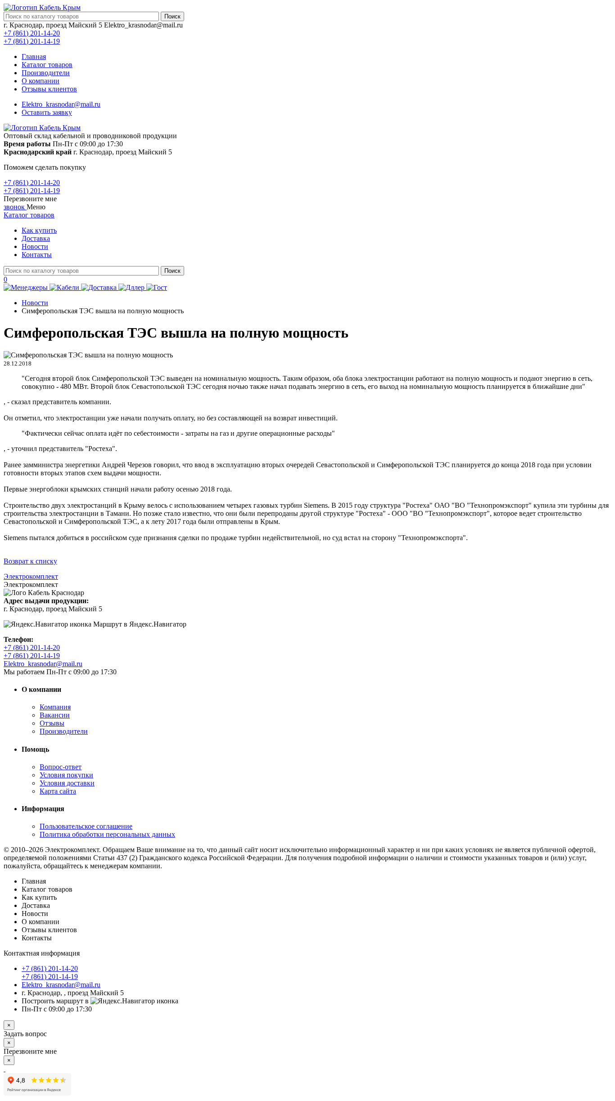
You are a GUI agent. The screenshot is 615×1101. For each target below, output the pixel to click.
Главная (34, 56)
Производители (46, 73)
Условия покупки (66, 775)
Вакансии (55, 715)
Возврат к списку (30, 561)
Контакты (37, 254)
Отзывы (52, 723)
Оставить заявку (47, 112)
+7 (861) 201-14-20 (32, 33)
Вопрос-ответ (60, 767)
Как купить (39, 230)
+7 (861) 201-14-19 (32, 41)
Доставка (36, 238)
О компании (40, 81)
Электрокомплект (31, 576)
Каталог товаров (47, 64)
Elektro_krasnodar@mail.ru (61, 104)
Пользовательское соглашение (86, 826)
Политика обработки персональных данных (107, 834)
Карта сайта (58, 791)
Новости (35, 246)
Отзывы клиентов (49, 89)
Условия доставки (67, 783)
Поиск (172, 16)
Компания (55, 707)
